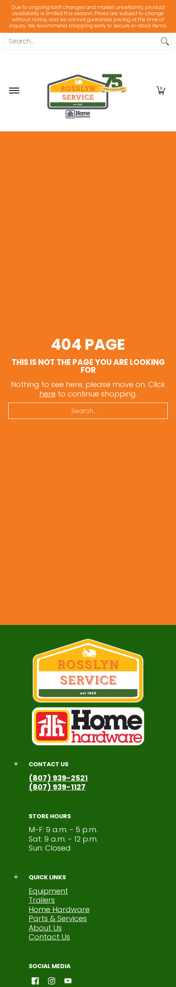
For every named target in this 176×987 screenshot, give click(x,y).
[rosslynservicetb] (87, 90)
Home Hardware (59, 909)
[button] (161, 90)
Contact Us (49, 937)
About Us (45, 928)
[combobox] (81, 41)
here (47, 394)
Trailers (42, 900)
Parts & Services (58, 918)
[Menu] (13, 90)
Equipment (48, 891)
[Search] (164, 41)
